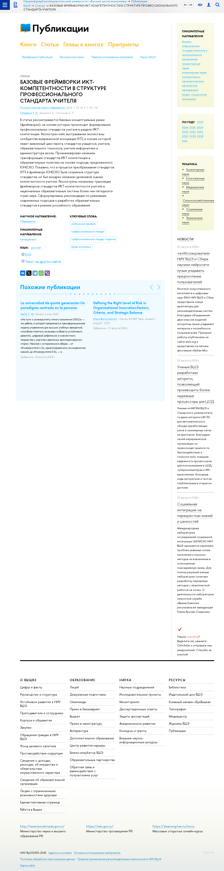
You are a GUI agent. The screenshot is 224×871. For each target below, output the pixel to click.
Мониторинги (129, 702)
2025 (192, 127)
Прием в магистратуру (86, 723)
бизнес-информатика (191, 44)
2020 (185, 136)
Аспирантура (79, 731)
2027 (200, 122)
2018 (200, 136)
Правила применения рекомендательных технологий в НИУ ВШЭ (119, 859)
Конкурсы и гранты (133, 731)
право (186, 94)
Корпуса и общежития (36, 720)
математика (189, 85)
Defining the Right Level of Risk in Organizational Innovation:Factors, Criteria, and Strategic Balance (121, 307)
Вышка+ (75, 716)
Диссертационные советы (138, 709)
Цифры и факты (31, 687)
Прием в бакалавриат (85, 709)
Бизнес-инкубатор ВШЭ (86, 753)
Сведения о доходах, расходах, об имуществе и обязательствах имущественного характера (40, 766)
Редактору (208, 852)
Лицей (74, 687)
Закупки (25, 727)
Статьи (50, 44)
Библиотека (177, 687)
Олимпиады (78, 702)
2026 (185, 127)
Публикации (60, 28)
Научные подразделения (136, 687)
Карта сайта (27, 865)
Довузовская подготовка (88, 694)
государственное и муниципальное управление (194, 54)
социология (199, 94)
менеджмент (190, 90)
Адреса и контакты (60, 853)
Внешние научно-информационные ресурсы (138, 740)
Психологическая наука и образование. (43, 108)
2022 (192, 132)
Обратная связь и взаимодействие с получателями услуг (84, 771)
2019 (193, 136)
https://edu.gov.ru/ (99, 826)
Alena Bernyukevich (105, 319)
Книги (28, 44)
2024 (200, 127)
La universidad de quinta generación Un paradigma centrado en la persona (53, 305)
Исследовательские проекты (140, 694)
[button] (66, 294)
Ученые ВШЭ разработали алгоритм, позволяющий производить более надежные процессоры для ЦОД (195, 384)
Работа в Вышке (31, 809)
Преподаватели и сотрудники (41, 713)
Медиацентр (178, 716)
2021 (200, 132)
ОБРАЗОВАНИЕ (82, 680)
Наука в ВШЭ (148, 57)
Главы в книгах (83, 44)
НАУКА (125, 680)
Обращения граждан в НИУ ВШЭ (39, 737)
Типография (177, 709)
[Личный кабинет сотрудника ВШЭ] (208, 5)
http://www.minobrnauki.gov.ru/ (42, 826)
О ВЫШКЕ (28, 680)
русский (36, 248)
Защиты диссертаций (134, 716)
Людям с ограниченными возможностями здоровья (38, 793)
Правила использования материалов (112, 57)
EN (190, 4)
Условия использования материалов (97, 853)
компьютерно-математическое (193, 79)
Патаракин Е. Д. (29, 113)
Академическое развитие (137, 723)
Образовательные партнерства (92, 760)
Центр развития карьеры (87, 745)
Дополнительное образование (92, 738)
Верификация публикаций (37, 57)
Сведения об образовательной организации (42, 782)
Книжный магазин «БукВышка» (190, 702)
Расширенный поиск (72, 57)
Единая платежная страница (40, 802)
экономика (189, 99)
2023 (185, 132)
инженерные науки (194, 72)
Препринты (123, 44)
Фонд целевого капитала (38, 746)
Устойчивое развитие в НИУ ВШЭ (40, 704)
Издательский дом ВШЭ (186, 694)
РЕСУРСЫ (177, 680)
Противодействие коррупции (41, 753)
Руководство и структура (38, 694)
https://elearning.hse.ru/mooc (173, 826)
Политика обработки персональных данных (47, 859)
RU (185, 4)
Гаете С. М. (27, 314)
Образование (28, 221)
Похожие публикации (50, 287)
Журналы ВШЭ (179, 723)
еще (184, 141)
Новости (185, 239)
